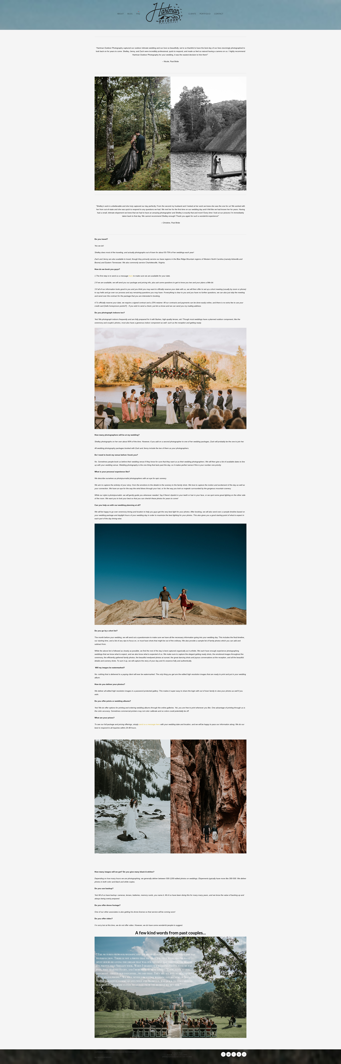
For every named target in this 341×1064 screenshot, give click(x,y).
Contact (218, 14)
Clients (192, 14)
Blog (130, 14)
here (131, 276)
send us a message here (149, 724)
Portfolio (205, 14)
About (120, 14)
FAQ (138, 14)
